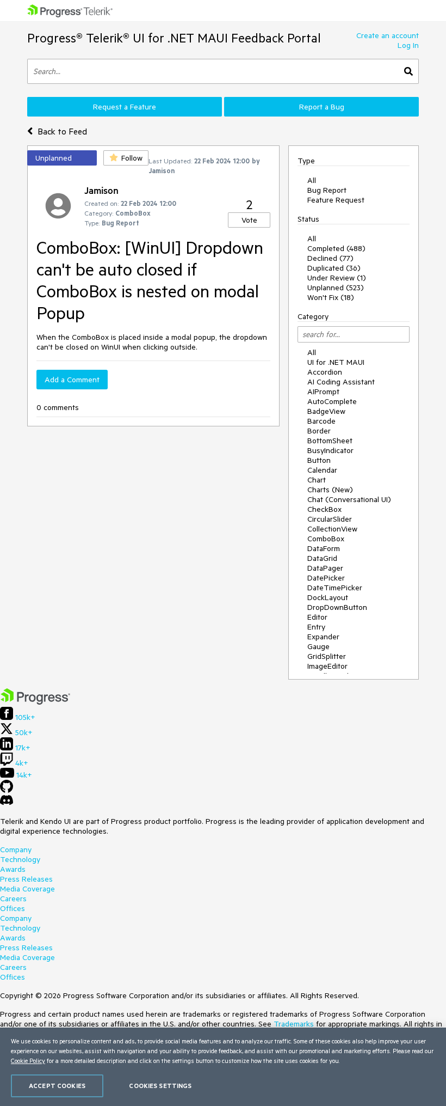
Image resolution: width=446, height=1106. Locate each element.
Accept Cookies (57, 1085)
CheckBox (324, 509)
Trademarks (294, 1024)
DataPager (325, 568)
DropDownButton (337, 607)
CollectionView (332, 529)
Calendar (322, 470)
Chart (316, 480)
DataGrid (322, 558)
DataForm (323, 548)
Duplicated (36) (334, 268)
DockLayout (327, 597)
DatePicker (326, 578)
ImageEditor (327, 666)
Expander (323, 636)
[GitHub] (6, 790)
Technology (20, 859)
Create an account (387, 35)
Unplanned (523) (335, 287)
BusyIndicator (330, 450)
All (311, 180)
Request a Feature (124, 107)
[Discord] (6, 803)
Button (319, 460)
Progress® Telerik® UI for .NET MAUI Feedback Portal (174, 38)
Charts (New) (330, 489)
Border (319, 431)
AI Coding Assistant (341, 382)
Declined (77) (330, 258)
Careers (13, 898)
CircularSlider (329, 519)
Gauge (318, 646)
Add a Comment (72, 379)
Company (16, 849)
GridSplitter (326, 656)
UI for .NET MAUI (335, 362)
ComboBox (325, 538)
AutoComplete (332, 401)
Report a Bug (321, 107)
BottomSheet (329, 440)
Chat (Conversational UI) (349, 499)
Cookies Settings (160, 1085)
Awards (13, 869)
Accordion (324, 372)
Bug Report (326, 190)
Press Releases (26, 879)
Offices (12, 908)
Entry (316, 627)
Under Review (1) (336, 278)
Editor (317, 617)
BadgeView (326, 411)
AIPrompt (323, 391)
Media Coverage (27, 889)
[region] (223, 1067)
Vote (249, 220)
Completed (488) (336, 248)
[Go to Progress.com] (35, 702)
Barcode (321, 421)
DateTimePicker (334, 587)
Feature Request (335, 200)
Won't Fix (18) (330, 297)
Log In (408, 45)
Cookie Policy (28, 1060)
